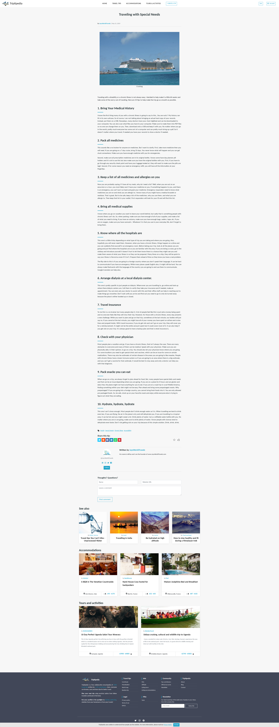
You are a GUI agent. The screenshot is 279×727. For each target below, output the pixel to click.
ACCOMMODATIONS (133, 3)
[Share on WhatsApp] (115, 440)
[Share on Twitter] (99, 440)
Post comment (105, 499)
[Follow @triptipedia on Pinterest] (143, 720)
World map (125, 687)
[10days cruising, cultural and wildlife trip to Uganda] (170, 617)
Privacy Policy (168, 724)
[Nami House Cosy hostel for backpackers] (139, 564)
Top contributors (166, 682)
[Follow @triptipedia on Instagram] (139, 720)
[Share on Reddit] (103, 440)
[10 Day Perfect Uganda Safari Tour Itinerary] (108, 617)
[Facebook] (111, 463)
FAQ (143, 682)
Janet (125, 535)
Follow (107, 467)
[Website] (102, 463)
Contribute (125, 682)
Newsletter (164, 687)
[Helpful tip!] (179, 439)
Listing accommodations (149, 690)
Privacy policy (126, 700)
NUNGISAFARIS (87, 631)
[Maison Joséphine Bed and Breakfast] (181, 564)
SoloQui (85, 578)
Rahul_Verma (94, 535)
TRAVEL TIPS (116, 3)
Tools (143, 700)
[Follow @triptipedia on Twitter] (135, 720)
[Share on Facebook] (107, 440)
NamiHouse (128, 578)
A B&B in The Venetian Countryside (97, 582)
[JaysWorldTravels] (107, 453)
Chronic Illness (119, 430)
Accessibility (127, 430)
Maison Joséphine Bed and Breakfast (181, 582)
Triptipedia (15, 3)
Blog (182, 684)
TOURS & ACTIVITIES (153, 3)
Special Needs (109, 430)
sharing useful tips (110, 700)
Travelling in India (124, 538)
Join (261, 3)
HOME (104, 3)
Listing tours (145, 687)
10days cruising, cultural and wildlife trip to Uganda (166, 635)
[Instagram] (105, 463)
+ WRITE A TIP (171, 3)
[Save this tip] (174, 439)
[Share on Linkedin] (111, 440)
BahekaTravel (149, 631)
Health (102, 430)
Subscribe (191, 706)
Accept (176, 724)
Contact (183, 687)
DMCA (124, 705)
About (183, 682)
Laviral (156, 535)
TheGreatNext (187, 535)
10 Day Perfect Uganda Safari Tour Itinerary (100, 635)
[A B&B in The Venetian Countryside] (98, 564)
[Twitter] (108, 463)
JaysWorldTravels (105, 23)
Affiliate (144, 684)
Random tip (125, 690)
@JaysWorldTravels (107, 458)
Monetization (126, 684)
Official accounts (166, 684)
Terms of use (125, 703)
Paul (167, 578)
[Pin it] (119, 440)
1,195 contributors (100, 687)
